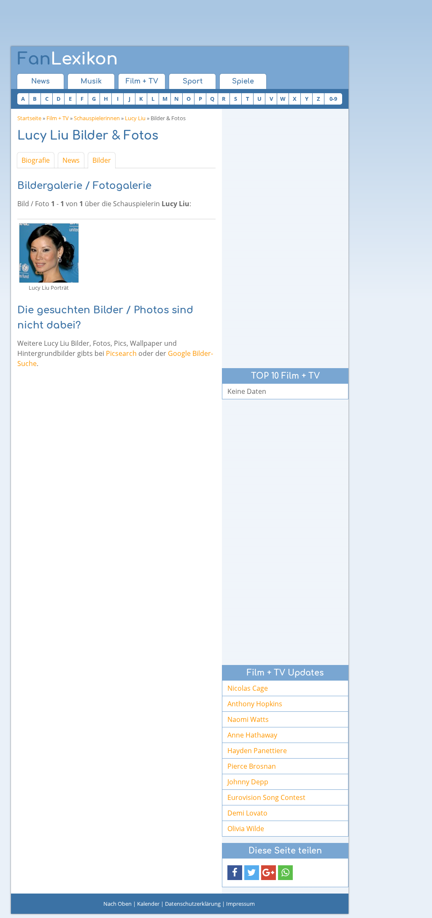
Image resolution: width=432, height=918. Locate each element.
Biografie (36, 160)
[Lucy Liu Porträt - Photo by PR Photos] (48, 252)
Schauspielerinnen (97, 118)
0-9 (333, 98)
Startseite (29, 118)
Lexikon (67, 59)
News (40, 81)
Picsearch (121, 353)
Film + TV (142, 81)
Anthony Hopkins (254, 703)
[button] (234, 872)
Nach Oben (117, 903)
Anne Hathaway (252, 735)
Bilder (101, 160)
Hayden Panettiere (257, 750)
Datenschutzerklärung (193, 903)
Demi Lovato (247, 813)
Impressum (240, 903)
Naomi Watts (248, 719)
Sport (192, 81)
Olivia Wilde (245, 828)
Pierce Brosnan (251, 766)
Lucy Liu (135, 118)
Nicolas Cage (247, 688)
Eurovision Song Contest (266, 797)
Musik (91, 81)
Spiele (243, 81)
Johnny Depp (247, 781)
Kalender (148, 903)
